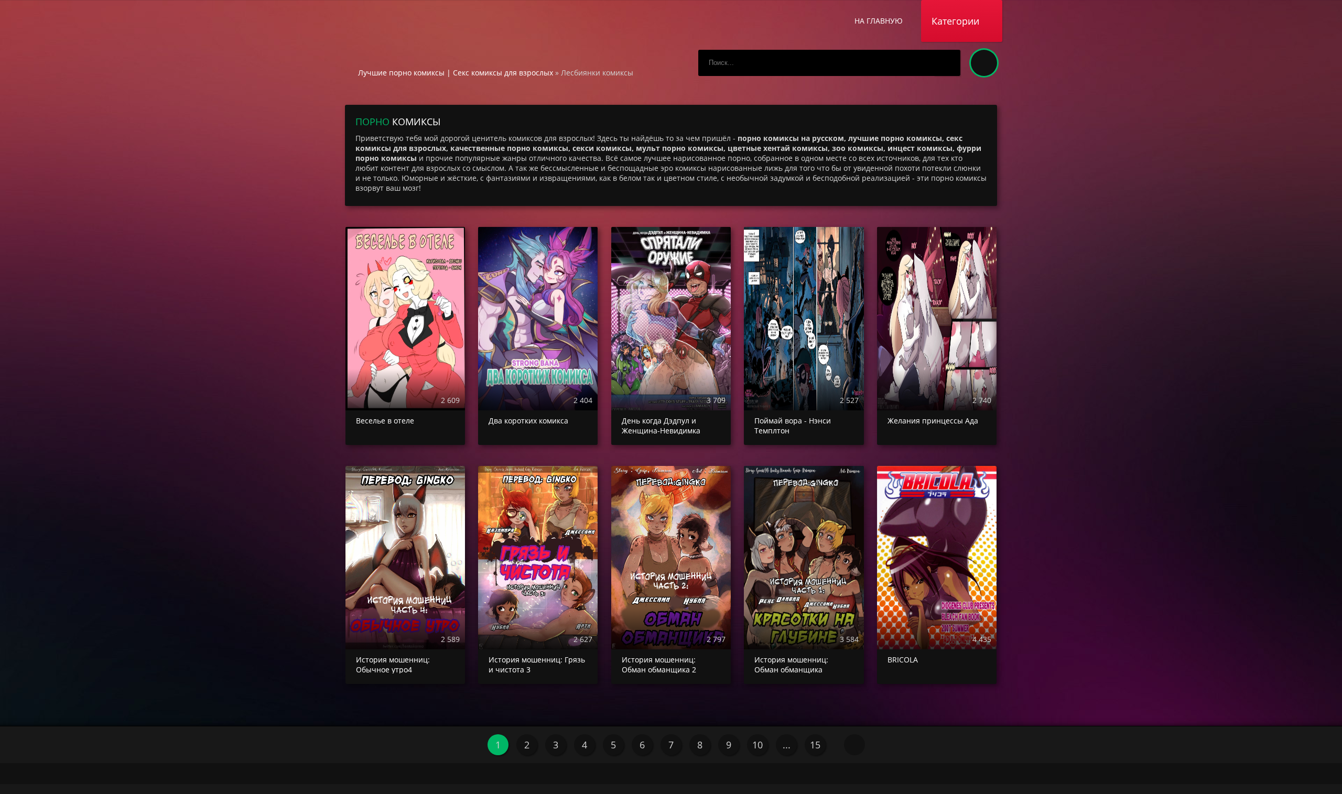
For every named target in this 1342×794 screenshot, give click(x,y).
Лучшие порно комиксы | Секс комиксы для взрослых (455, 73)
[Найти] (947, 63)
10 (757, 744)
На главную (878, 21)
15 (815, 744)
